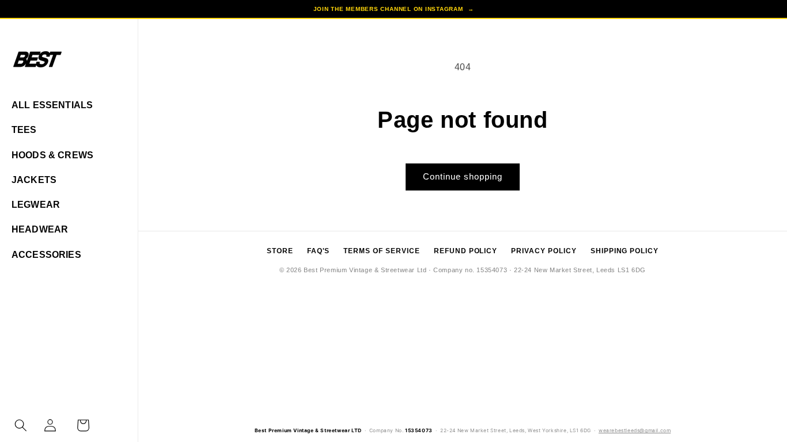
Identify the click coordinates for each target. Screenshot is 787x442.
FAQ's (318, 251)
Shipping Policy (625, 251)
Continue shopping (462, 176)
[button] (20, 425)
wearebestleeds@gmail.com (635, 430)
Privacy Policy (543, 251)
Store (280, 251)
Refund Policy (465, 251)
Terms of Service (381, 251)
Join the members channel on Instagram (393, 9)
